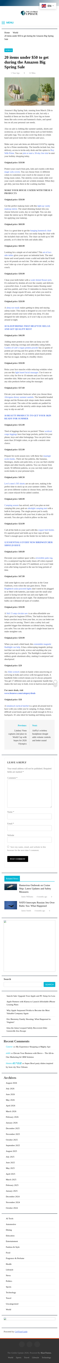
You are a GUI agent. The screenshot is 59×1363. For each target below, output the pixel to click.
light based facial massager (26, 372)
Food (8, 1253)
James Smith (26, 911)
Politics (9, 1281)
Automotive (11, 1224)
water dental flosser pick (40, 280)
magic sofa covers (12, 172)
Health (9, 1264)
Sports (8, 1287)
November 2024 (13, 1202)
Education (10, 1236)
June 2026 (10, 1094)
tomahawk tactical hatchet (17, 706)
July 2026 (10, 1088)
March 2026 (11, 1111)
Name (10, 812)
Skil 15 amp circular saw (17, 613)
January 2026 (12, 1123)
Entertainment (12, 1241)
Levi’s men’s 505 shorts (14, 483)
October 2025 (12, 1140)
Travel (8, 1298)
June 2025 (10, 1162)
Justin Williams (27, 897)
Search (7, 979)
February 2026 (12, 1117)
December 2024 (13, 1196)
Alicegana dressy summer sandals (18, 397)
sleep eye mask (12, 308)
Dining (9, 1230)
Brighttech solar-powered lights (18, 589)
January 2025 (12, 1191)
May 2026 (10, 1100)
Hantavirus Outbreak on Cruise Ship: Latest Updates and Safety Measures (35, 888)
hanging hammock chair (40, 230)
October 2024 (12, 1208)
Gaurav (9, 1047)
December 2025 (13, 1128)
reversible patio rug (44, 558)
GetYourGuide (21, 1331)
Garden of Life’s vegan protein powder (21, 348)
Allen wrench (13, 672)
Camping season (11, 505)
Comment (12, 778)
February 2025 (12, 1185)
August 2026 (11, 1083)
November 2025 (13, 1134)
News (8, 1275)
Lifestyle (9, 1270)
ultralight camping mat (37, 508)
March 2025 (11, 1179)
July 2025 (10, 1157)
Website (10, 835)
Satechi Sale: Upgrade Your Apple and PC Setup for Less (31, 996)
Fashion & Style (13, 1247)
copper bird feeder (46, 530)
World (8, 50)
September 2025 (13, 1145)
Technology (11, 1292)
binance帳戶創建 (14, 1063)
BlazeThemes (46, 1353)
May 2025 (10, 1168)
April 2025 (10, 1174)
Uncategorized (12, 1304)
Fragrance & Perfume (15, 1258)
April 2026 (10, 1106)
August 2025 (11, 1151)
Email (10, 823)
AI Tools (9, 1218)
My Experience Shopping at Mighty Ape (33, 1047)
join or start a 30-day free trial (35, 153)
